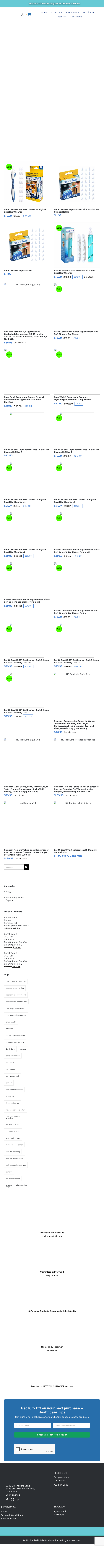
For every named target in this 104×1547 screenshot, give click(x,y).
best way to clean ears (15, 1008)
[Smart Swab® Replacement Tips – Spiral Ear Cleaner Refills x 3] (27, 429)
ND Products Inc (12, 1124)
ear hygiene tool (12, 1076)
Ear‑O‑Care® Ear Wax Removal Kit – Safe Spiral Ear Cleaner (74, 271)
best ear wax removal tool (16, 1002)
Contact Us (59, 1480)
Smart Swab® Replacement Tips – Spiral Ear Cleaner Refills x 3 (26, 450)
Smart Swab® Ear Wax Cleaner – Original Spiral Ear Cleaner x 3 (75, 500)
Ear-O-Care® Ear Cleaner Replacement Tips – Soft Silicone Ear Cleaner (77, 332)
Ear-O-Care (10, 1049)
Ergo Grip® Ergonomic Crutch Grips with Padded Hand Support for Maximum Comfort (25, 399)
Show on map (13, 1494)
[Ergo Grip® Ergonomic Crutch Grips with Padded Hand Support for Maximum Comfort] (27, 372)
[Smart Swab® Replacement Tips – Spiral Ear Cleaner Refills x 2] (77, 429)
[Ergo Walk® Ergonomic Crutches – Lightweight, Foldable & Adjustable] (77, 372)
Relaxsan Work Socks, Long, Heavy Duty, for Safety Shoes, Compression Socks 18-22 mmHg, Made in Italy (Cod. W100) (26, 789)
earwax (9, 1083)
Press (9, 892)
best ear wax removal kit (16, 995)
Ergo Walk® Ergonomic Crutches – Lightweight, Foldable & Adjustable (72, 398)
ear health (10, 1062)
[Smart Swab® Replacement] (27, 245)
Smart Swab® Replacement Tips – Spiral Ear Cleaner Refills (76, 210)
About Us (6, 1511)
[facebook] (7, 1499)
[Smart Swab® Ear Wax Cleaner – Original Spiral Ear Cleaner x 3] (77, 479)
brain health (11, 1022)
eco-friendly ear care (14, 1090)
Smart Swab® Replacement (18, 270)
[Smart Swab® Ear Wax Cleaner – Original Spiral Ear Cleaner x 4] (27, 479)
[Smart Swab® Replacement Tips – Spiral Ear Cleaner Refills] (77, 184)
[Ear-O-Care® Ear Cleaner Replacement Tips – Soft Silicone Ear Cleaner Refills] (77, 585)
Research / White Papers (15, 899)
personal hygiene (13, 1131)
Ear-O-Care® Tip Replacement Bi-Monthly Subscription (75, 851)
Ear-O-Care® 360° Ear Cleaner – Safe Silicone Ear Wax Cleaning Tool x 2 (26, 711)
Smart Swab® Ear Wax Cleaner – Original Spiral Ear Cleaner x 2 (25, 550)
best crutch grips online (16, 981)
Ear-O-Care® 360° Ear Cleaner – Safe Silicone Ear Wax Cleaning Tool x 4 (26, 661)
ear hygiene (10, 1069)
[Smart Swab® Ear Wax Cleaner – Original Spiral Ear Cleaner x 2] (27, 529)
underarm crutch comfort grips (16, 1186)
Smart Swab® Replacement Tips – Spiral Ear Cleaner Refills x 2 (76, 450)
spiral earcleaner (13, 1179)
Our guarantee (61, 1477)
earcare (23, 1049)
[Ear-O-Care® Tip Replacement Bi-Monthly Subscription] (77, 824)
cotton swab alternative (15, 1035)
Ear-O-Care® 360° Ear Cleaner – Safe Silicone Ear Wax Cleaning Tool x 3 (76, 661)
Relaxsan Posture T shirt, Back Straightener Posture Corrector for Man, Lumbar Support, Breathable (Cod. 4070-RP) (26, 852)
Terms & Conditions (12, 1515)
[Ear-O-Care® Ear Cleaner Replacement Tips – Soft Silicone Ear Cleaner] (77, 306)
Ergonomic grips (12, 1103)
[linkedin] (18, 1499)
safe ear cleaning (13, 1152)
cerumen (9, 1029)
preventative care (13, 1138)
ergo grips (10, 1096)
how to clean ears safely (15, 1110)
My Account (60, 1511)
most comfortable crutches (13, 1117)
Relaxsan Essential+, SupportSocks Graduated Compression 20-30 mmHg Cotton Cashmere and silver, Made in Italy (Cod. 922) (25, 335)
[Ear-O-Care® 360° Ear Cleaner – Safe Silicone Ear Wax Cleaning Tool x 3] (77, 640)
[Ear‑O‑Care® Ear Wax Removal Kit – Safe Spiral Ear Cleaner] (77, 245)
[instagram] (12, 1499)
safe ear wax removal (14, 1158)
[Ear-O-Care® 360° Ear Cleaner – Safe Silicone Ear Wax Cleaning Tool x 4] (27, 640)
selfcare (9, 1172)
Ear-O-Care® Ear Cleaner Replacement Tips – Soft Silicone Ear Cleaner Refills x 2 (27, 600)
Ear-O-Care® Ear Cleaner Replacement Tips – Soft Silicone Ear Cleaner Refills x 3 (77, 550)
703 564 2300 (61, 1484)
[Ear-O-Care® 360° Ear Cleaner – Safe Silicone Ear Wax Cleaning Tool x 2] (27, 690)
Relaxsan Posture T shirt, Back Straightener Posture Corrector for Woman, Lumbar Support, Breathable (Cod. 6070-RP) (76, 789)
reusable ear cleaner (14, 1145)
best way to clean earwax (16, 1015)
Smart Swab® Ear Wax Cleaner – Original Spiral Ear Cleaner (25, 210)
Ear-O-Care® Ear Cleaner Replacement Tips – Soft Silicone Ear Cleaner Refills (77, 611)
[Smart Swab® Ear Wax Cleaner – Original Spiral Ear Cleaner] (27, 184)
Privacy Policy (8, 1518)
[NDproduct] (11, 15)
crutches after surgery (15, 1042)
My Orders (59, 1514)
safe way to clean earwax (16, 1165)
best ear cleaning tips (15, 988)
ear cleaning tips (13, 1056)
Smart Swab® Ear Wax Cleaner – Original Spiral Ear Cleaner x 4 (25, 500)
